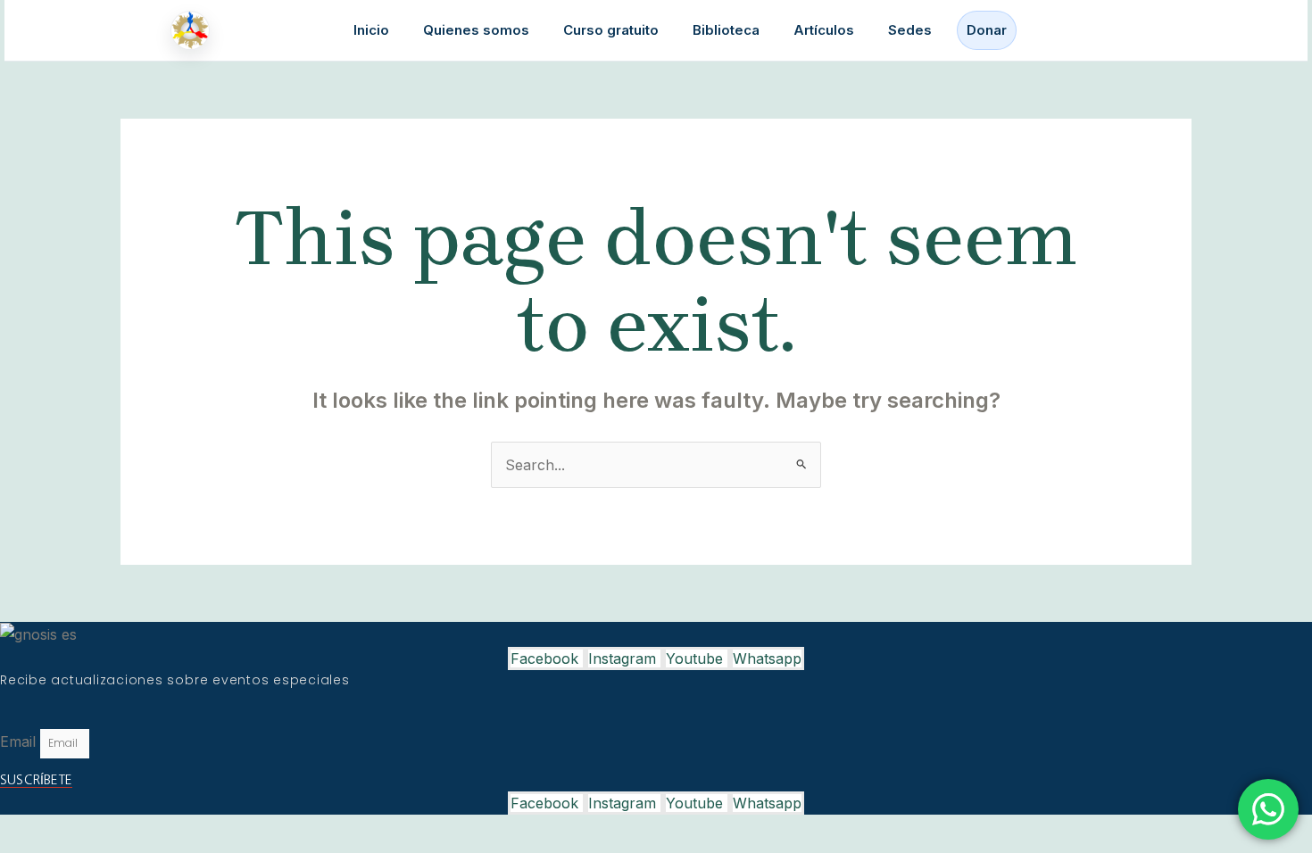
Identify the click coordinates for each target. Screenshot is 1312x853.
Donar (987, 29)
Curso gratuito (611, 29)
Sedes (910, 29)
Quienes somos (476, 29)
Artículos (823, 29)
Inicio (371, 29)
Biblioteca (726, 29)
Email (20, 741)
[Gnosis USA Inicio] (194, 30)
